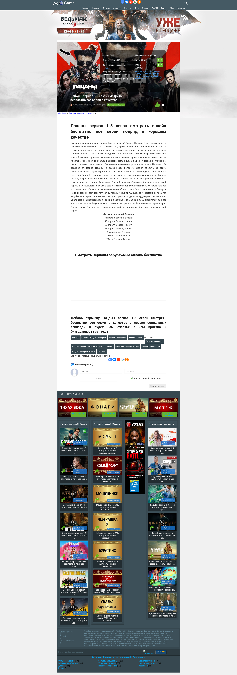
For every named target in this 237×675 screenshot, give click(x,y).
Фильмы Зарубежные (168, 414)
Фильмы (106, 8)
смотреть (92, 346)
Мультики (117, 8)
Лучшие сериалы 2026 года (73, 424)
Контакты (181, 8)
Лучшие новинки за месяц (161, 424)
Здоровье (143, 666)
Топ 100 (155, 8)
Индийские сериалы (148, 663)
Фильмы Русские (66, 661)
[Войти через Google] (135, 2)
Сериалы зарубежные (116, 105)
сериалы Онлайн (136, 338)
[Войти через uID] (122, 2)
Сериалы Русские (147, 661)
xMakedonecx (78, 105)
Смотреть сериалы (154, 341)
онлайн (84, 338)
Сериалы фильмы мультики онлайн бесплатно (118, 657)
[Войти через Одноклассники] (139, 2)
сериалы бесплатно (117, 338)
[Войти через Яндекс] (131, 2)
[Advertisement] (118, 280)
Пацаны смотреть (98, 338)
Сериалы (95, 8)
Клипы (61, 668)
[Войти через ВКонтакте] (126, 2)
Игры (137, 8)
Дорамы (62, 666)
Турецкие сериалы (107, 663)
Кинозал (85, 8)
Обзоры (145, 8)
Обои (172, 8)
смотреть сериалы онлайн (127, 346)
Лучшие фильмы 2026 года (107, 424)
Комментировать (157, 386)
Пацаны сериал (79, 346)
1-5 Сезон (102, 352)
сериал (145, 346)
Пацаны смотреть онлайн (83, 352)
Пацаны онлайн (106, 346)
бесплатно (155, 346)
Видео (163, 8)
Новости (127, 8)
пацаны (75, 338)
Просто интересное (107, 666)
